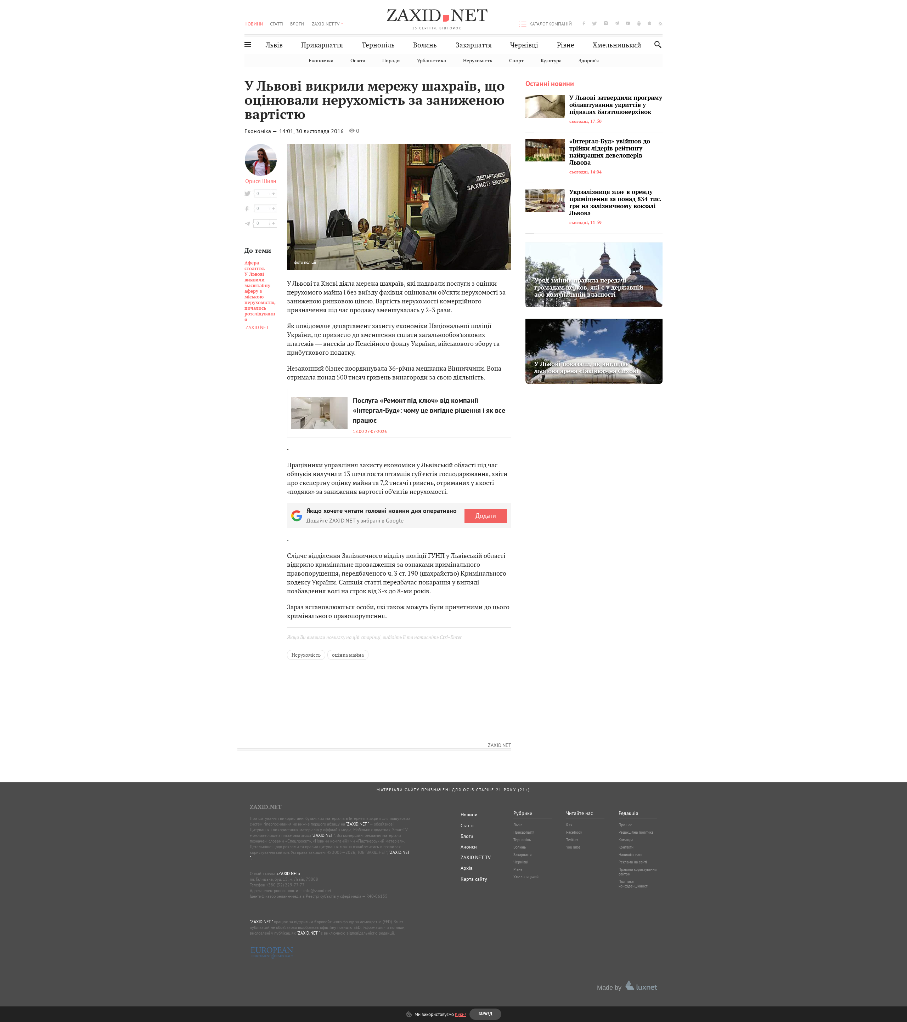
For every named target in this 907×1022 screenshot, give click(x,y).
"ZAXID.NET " (357, 824)
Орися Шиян (260, 181)
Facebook (574, 832)
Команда (626, 839)
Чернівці (524, 45)
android (639, 23)
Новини (253, 24)
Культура (551, 61)
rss (661, 23)
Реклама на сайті (633, 862)
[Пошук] (656, 44)
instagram (606, 23)
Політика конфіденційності (633, 884)
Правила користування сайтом (638, 872)
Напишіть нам (630, 854)
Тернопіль (378, 45)
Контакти (626, 847)
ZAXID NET (437, 16)
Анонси (469, 847)
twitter (594, 23)
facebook (583, 23)
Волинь (425, 45)
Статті (276, 24)
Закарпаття (474, 45)
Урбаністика (431, 61)
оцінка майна (348, 655)
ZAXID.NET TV (325, 24)
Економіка (321, 61)
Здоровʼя (589, 61)
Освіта (357, 61)
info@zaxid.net (317, 890)
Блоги (297, 24)
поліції (310, 262)
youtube (628, 23)
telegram (617, 23)
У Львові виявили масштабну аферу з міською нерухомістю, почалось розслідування (260, 291)
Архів (467, 868)
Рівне (565, 45)
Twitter (572, 839)
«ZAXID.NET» (288, 873)
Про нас (625, 824)
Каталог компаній (550, 24)
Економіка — (261, 131)
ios (650, 23)
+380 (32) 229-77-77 (285, 884)
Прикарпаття (322, 45)
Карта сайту (474, 879)
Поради (391, 61)
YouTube (573, 847)
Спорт (516, 61)
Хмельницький (617, 45)
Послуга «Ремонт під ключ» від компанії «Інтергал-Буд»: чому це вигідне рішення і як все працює (429, 411)
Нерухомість (477, 61)
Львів (274, 45)
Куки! (460, 1014)
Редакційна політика (636, 832)
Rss (569, 824)
